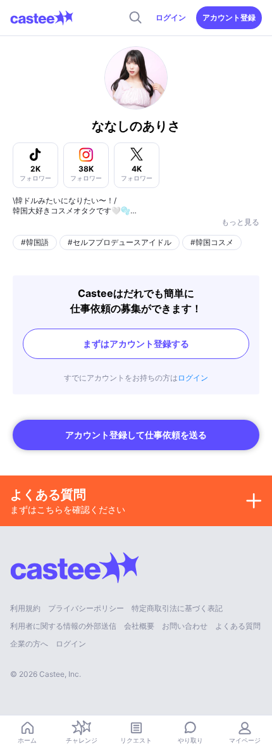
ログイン (171, 17)
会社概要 (139, 626)
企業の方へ (29, 643)
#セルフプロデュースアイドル (119, 242)
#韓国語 (35, 242)
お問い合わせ (184, 626)
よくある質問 (238, 626)
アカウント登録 (229, 17)
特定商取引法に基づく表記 (177, 608)
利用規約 (25, 608)
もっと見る (240, 222)
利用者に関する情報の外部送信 (63, 626)
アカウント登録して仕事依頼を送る (136, 434)
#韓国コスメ (211, 242)
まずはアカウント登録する (136, 343)
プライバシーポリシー (86, 608)
